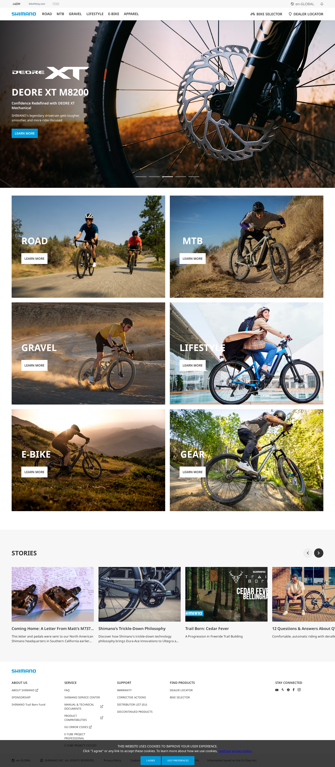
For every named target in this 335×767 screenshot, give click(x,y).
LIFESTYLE (95, 14)
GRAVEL (75, 14)
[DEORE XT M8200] (167, 176)
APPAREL (131, 14)
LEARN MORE (25, 127)
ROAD (47, 14)
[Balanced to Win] (154, 176)
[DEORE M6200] (180, 176)
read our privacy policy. (235, 751)
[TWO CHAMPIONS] (141, 176)
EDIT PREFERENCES (178, 760)
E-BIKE (113, 14)
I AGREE (150, 760)
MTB (60, 14)
